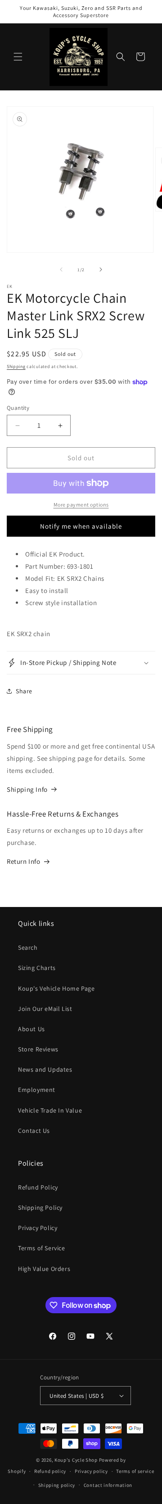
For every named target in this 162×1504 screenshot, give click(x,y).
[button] (18, 57)
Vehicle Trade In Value (50, 1110)
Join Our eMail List (45, 1009)
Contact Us (34, 1131)
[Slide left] (61, 269)
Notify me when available (81, 526)
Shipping (16, 366)
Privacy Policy (37, 1228)
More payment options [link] (81, 504)
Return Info (23, 861)
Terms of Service (41, 1248)
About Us (31, 1029)
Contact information (108, 1485)
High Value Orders (44, 1269)
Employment (36, 1090)
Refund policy (50, 1471)
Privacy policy (91, 1471)
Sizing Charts (37, 968)
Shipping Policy (40, 1207)
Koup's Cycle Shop (76, 1460)
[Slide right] (101, 269)
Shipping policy (57, 1485)
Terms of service (135, 1471)
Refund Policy (38, 1187)
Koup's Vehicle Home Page (56, 988)
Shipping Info (27, 789)
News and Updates (45, 1069)
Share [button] (24, 691)
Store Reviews (38, 1049)
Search (28, 947)
